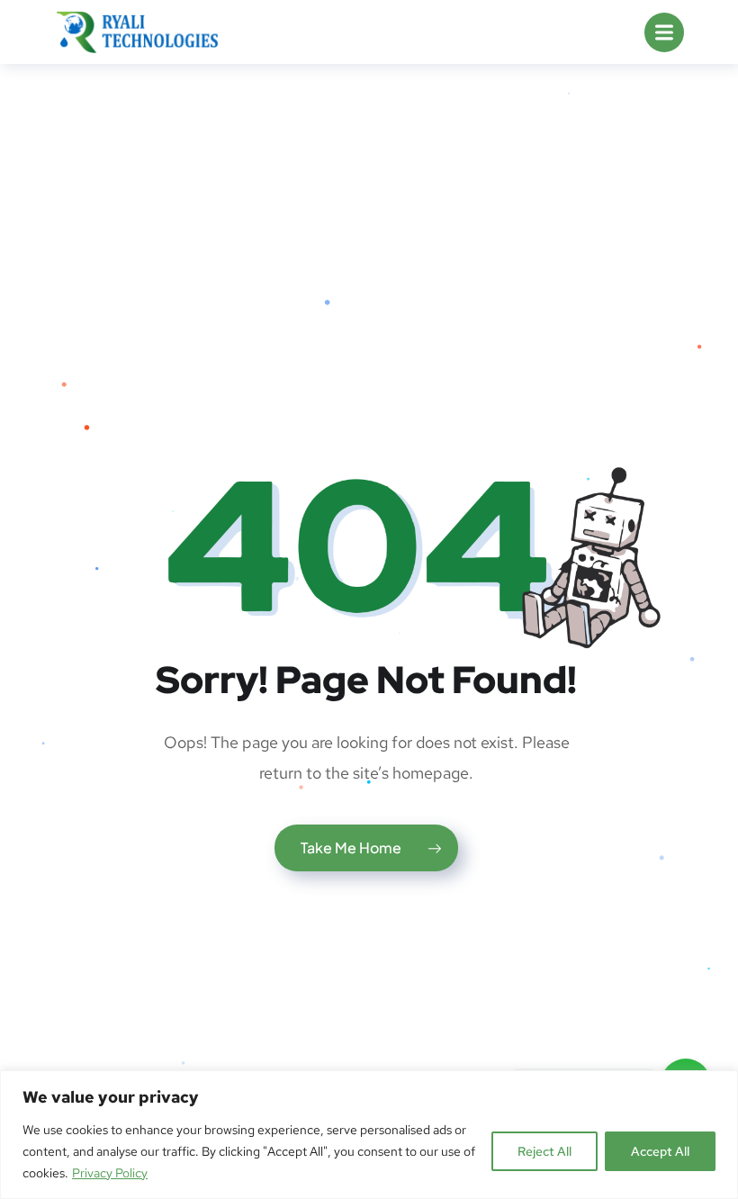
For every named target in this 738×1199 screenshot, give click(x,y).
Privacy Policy (110, 1173)
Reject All (545, 1151)
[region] (369, 1134)
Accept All (660, 1151)
